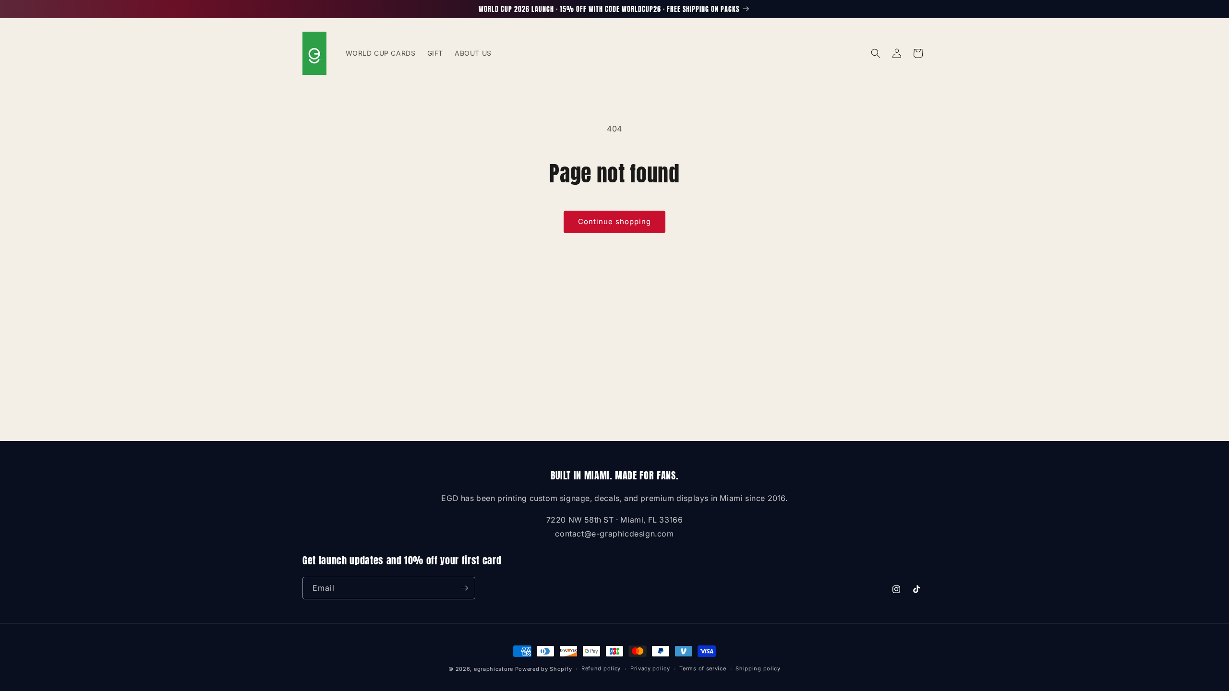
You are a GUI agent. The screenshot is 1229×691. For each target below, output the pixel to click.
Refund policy (601, 668)
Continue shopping (614, 221)
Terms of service (702, 668)
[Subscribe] (464, 588)
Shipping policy (758, 668)
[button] (875, 53)
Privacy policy (650, 668)
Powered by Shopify (543, 669)
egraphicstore (493, 669)
